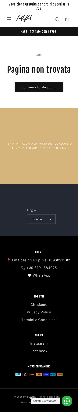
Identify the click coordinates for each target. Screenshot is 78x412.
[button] (9, 19)
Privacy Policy (39, 312)
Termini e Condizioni (39, 320)
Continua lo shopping (39, 87)
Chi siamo (38, 305)
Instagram (39, 343)
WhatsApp (42, 275)
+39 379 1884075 (42, 268)
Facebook (39, 351)
